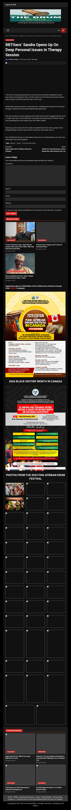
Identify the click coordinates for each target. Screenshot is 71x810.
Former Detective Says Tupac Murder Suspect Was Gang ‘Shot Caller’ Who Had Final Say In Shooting (20, 232)
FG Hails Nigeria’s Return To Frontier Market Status (51, 775)
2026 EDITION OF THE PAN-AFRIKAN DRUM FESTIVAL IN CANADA (39, 799)
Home (10, 797)
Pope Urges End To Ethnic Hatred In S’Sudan (18, 149)
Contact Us (11, 799)
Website (8, 203)
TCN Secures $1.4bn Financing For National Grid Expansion (20, 775)
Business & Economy (27, 797)
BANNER (13, 288)
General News (20, 271)
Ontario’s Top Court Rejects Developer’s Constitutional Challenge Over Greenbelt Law (51, 744)
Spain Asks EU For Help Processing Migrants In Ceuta (20, 744)
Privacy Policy (57, 797)
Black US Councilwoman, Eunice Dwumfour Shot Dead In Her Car (54, 149)
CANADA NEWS (41, 751)
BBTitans (12, 143)
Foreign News (10, 751)
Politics (15, 797)
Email (7, 196)
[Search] (58, 30)
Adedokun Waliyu (13, 59)
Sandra (19, 143)
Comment (9, 164)
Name (8, 189)
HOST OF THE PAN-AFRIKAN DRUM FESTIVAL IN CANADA (63, 30)
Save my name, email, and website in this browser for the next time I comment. (34, 210)
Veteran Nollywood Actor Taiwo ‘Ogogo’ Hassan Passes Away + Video (20, 263)
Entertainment (10, 40)
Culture (37, 797)
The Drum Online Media (29, 143)
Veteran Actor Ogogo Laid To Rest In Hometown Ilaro (51, 232)
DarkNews (56, 803)
